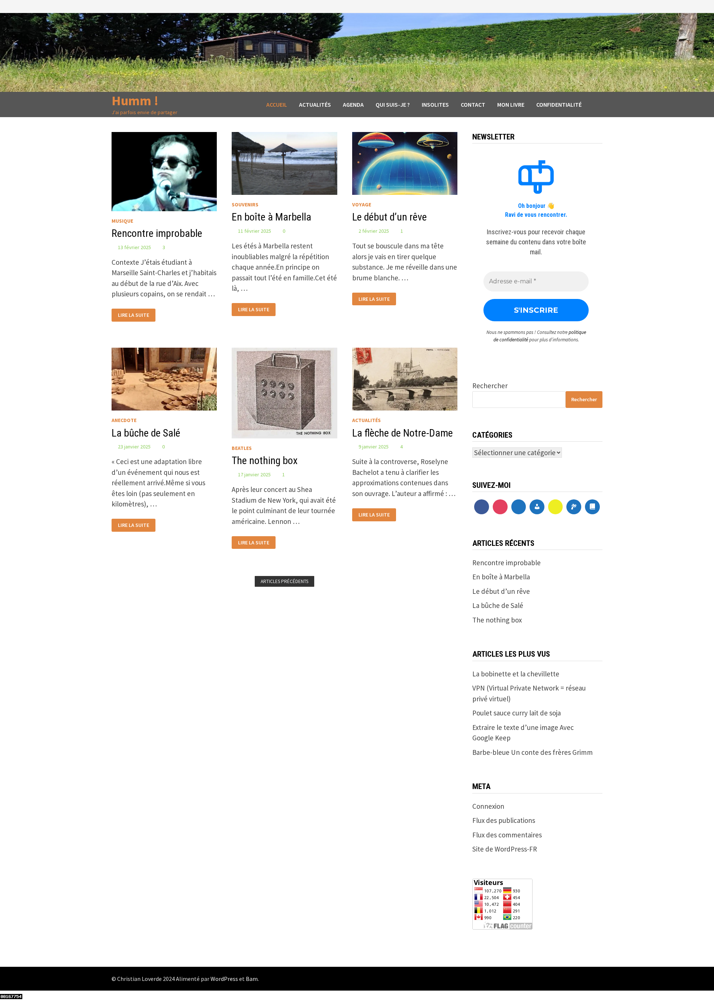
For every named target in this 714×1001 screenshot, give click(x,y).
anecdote (124, 420)
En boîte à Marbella (271, 217)
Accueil (276, 104)
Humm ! (135, 100)
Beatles (242, 448)
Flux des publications (503, 820)
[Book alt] (592, 507)
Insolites (435, 104)
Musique (122, 221)
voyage (361, 204)
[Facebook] (481, 507)
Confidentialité (559, 104)
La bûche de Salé (146, 433)
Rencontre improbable (157, 233)
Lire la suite (133, 314)
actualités (366, 420)
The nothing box (265, 460)
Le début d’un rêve (389, 217)
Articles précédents (284, 581)
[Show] (555, 507)
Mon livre (510, 104)
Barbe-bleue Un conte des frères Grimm (532, 752)
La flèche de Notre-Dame (402, 433)
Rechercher (490, 385)
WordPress (224, 978)
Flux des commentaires (507, 834)
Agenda (353, 104)
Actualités (315, 104)
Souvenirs (245, 204)
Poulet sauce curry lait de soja (516, 712)
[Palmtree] (574, 507)
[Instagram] (500, 507)
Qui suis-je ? (393, 104)
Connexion (488, 806)
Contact (473, 104)
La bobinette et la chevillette (515, 673)
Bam (252, 978)
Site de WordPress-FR (504, 848)
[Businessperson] (537, 507)
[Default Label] (518, 507)
